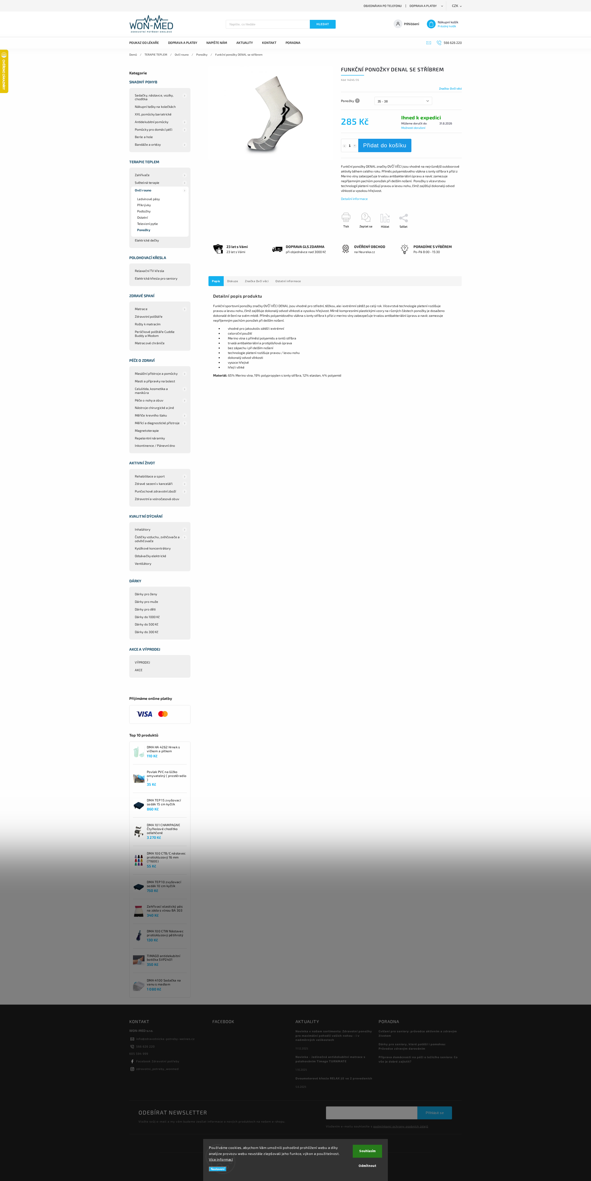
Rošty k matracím (148, 324)
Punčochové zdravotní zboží (155, 491)
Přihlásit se (435, 1113)
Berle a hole (144, 137)
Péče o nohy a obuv (149, 400)
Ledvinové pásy (148, 199)
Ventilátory (143, 563)
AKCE (138, 670)
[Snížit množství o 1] (344, 146)
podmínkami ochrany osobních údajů (400, 1126)
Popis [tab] (216, 281)
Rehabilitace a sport (150, 476)
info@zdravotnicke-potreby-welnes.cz (165, 1039)
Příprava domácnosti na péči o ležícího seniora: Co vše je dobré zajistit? (418, 1059)
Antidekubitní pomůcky (151, 122)
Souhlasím (367, 1151)
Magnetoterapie (147, 430)
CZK (455, 6)
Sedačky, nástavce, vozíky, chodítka (154, 97)
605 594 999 (138, 1053)
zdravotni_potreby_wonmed (157, 1069)
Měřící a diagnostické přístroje (157, 423)
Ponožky (143, 230)
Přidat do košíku (384, 145)
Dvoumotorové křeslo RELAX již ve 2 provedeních (334, 1078)
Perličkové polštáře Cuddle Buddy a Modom (155, 334)
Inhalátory (142, 529)
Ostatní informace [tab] (288, 281)
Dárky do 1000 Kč (147, 617)
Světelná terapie (147, 182)
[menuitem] (146, 42)
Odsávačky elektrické (150, 556)
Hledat (323, 24)
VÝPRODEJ (142, 662)
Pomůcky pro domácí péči (153, 129)
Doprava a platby (423, 6)
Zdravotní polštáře (149, 316)
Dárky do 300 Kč (147, 632)
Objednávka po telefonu (383, 6)
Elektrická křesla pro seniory (156, 278)
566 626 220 (145, 1046)
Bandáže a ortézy (148, 144)
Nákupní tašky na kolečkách (155, 107)
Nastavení (218, 1169)
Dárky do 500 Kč (147, 624)
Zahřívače (142, 175)
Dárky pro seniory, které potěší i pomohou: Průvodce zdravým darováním (412, 1046)
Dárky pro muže (146, 602)
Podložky (144, 211)
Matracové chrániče (150, 343)
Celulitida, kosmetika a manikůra (151, 391)
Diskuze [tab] (232, 281)
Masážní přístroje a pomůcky (156, 373)
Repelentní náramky (150, 438)
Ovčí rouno (143, 190)
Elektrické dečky (147, 240)
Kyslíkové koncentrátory (153, 548)
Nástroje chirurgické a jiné (154, 408)
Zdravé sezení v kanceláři (154, 484)
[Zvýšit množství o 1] (355, 146)
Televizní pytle (147, 224)
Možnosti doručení (413, 128)
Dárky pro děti (145, 609)
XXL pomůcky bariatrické (153, 114)
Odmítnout (367, 1165)
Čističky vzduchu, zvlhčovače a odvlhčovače (157, 539)
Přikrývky (144, 205)
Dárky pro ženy (146, 594)
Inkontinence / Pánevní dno (155, 445)
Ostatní (142, 217)
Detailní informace (354, 199)
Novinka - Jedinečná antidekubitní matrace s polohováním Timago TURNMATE (330, 1059)
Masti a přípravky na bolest (155, 381)
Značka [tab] (256, 281)
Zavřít (447, 234)
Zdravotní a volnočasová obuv (157, 499)
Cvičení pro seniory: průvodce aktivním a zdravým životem (418, 1033)
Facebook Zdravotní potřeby (157, 1061)
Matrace (141, 309)
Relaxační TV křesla (149, 271)
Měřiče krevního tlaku (151, 415)
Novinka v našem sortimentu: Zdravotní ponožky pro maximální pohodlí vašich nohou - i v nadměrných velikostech (334, 1035)
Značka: (450, 88)
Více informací (221, 1159)
